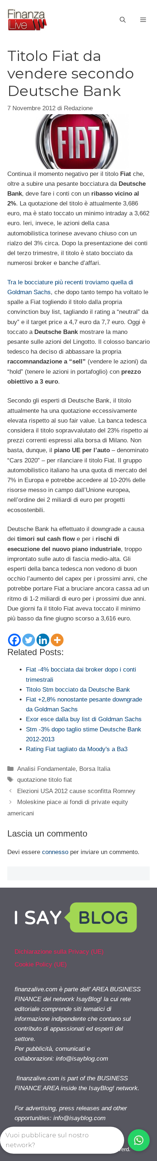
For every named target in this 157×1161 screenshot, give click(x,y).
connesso (55, 852)
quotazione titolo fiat (44, 779)
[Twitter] (28, 640)
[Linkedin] (43, 640)
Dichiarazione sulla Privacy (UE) (59, 951)
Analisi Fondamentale (46, 768)
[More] (57, 640)
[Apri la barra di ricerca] (122, 20)
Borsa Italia (94, 768)
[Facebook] (14, 640)
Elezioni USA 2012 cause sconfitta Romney (76, 791)
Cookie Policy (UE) (41, 964)
